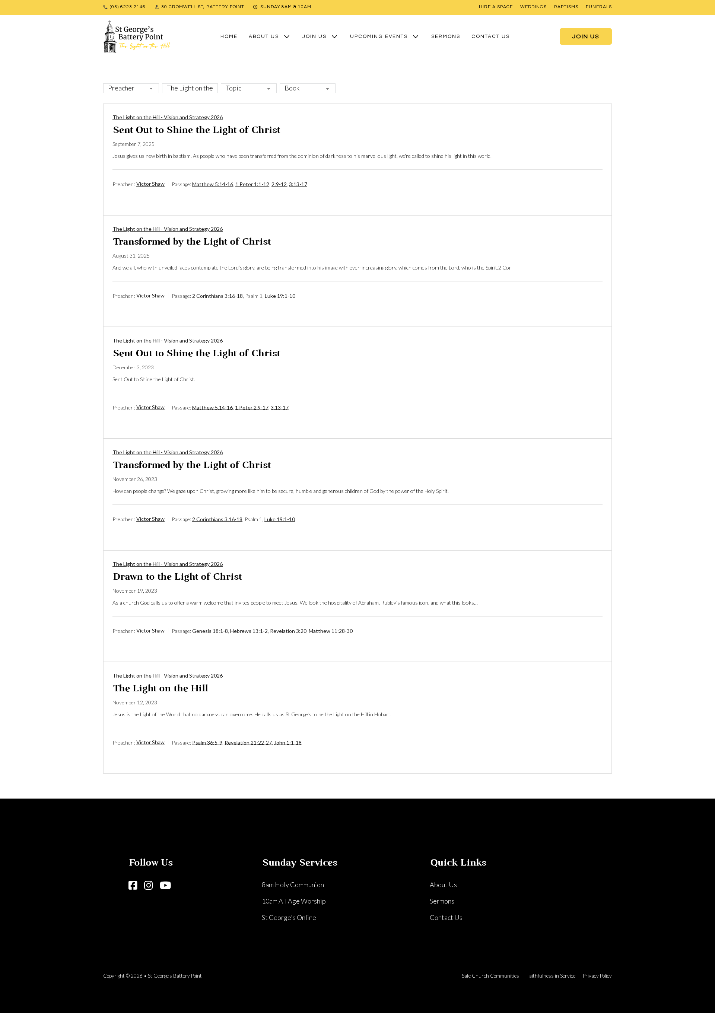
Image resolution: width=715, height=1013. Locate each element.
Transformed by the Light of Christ (191, 242)
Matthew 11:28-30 (331, 630)
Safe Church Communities (490, 976)
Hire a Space (496, 6)
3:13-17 (298, 184)
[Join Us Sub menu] (334, 36)
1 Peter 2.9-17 (251, 407)
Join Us (314, 36)
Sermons (445, 36)
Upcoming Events (379, 36)
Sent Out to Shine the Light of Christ (196, 130)
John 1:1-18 (288, 742)
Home (229, 36)
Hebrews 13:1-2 (249, 630)
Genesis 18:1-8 (210, 630)
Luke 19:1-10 (280, 295)
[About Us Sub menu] (286, 36)
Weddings (533, 6)
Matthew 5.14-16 (212, 407)
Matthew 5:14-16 (212, 184)
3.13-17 (280, 407)
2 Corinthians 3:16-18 (217, 295)
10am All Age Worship (294, 901)
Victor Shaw (150, 184)
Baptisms (566, 6)
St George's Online (289, 917)
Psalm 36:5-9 (207, 742)
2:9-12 (279, 184)
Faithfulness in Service (551, 976)
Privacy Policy (597, 976)
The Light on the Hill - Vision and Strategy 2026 (167, 117)
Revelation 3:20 (288, 630)
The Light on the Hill (159, 689)
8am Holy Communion (293, 884)
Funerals (599, 6)
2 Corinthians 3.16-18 (217, 519)
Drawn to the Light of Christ (176, 577)
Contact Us (490, 36)
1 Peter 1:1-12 (252, 184)
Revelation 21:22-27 (248, 742)
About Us (264, 36)
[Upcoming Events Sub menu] (415, 36)
